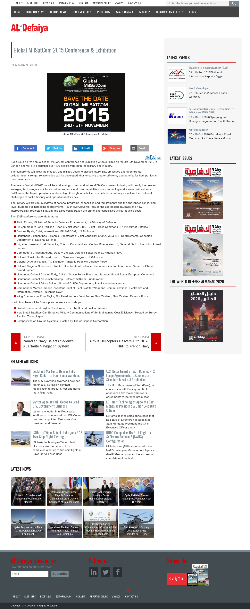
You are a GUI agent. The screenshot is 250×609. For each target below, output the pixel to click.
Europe (33, 65)
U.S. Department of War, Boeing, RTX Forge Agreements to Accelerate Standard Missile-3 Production (130, 375)
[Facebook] (117, 572)
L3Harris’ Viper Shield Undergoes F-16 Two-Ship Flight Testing (57, 434)
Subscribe (188, 575)
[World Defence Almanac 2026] (203, 316)
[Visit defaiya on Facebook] (25, 147)
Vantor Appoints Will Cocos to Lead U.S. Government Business (56, 404)
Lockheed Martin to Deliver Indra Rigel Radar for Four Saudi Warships (56, 373)
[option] (86, 105)
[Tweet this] (54, 147)
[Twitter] (105, 572)
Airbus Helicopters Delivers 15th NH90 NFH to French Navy (119, 343)
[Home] (29, 28)
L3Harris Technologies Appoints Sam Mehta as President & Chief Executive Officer (131, 406)
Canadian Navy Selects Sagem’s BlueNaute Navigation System (48, 343)
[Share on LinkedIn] (82, 147)
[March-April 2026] (203, 194)
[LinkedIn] (93, 572)
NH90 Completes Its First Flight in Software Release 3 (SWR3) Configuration (128, 437)
